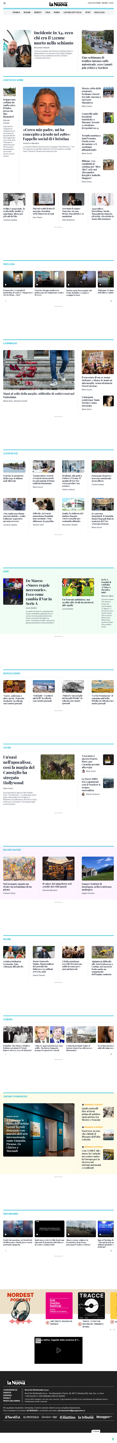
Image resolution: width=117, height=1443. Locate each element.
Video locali (99, 12)
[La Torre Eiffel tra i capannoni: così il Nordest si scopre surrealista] (108, 782)
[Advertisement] (58, 20)
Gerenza (7, 1395)
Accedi (111, 3)
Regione (27, 12)
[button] (58, 1350)
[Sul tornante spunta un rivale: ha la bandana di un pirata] (19, 869)
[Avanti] (111, 301)
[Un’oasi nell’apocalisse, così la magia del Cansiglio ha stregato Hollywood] (57, 767)
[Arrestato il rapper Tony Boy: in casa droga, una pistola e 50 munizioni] (73, 199)
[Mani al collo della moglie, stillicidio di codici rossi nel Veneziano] (38, 370)
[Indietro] (6, 301)
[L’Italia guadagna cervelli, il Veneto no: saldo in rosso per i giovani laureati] (73, 952)
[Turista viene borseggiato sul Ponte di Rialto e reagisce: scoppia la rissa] (81, 279)
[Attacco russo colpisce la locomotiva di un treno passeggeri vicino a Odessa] (81, 1229)
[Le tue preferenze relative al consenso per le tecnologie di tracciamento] (113, 1439)
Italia (47, 12)
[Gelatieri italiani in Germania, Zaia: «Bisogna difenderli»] (14, 952)
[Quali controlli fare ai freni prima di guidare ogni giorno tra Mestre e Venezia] (108, 1112)
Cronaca (16, 12)
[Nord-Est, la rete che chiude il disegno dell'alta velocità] (108, 1134)
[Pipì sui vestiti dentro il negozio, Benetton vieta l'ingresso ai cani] (44, 199)
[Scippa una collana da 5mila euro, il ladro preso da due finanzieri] (9, 91)
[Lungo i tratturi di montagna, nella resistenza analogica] (98, 869)
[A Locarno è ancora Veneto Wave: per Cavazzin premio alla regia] (108, 759)
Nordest (38, 12)
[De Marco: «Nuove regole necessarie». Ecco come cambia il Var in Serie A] (13, 601)
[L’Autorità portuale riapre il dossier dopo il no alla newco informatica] (81, 1034)
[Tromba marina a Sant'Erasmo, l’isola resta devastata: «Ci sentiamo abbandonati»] (108, 139)
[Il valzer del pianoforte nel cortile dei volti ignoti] (58, 868)
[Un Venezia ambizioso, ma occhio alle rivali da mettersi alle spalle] (78, 587)
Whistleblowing (11, 1401)
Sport (88, 12)
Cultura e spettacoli (73, 12)
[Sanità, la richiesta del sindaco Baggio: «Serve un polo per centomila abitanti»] (73, 504)
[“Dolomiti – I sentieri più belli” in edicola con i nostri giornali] (44, 686)
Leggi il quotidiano (94, 3)
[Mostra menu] (4, 3)
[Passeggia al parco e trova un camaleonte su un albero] (103, 466)
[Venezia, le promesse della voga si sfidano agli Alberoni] (14, 466)
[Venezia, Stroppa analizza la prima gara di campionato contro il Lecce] (49, 279)
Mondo (57, 12)
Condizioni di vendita (10, 1391)
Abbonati (105, 3)
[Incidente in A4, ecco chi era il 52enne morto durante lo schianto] (17, 48)
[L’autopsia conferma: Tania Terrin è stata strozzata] (108, 401)
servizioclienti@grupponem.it (71, 1410)
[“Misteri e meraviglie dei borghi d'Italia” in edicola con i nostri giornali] (73, 686)
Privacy (7, 1398)
